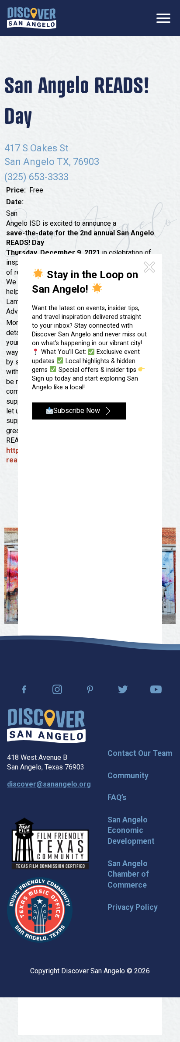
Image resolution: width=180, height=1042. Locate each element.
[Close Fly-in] (149, 267)
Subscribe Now (76, 410)
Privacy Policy (132, 907)
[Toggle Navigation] (163, 18)
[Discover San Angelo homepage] (46, 741)
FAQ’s (116, 797)
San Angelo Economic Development (131, 830)
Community (128, 775)
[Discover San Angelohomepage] (31, 18)
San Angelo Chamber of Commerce (128, 874)
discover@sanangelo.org (49, 784)
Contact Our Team (139, 753)
